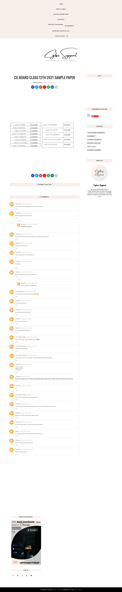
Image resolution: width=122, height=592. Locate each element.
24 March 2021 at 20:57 (26, 300)
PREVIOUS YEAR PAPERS (55, 24)
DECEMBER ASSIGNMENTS (94, 139)
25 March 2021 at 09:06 (31, 283)
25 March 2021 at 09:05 (26, 309)
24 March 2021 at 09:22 (26, 261)
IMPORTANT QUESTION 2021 (61, 31)
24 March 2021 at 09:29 (26, 272)
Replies (19, 220)
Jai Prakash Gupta (20, 337)
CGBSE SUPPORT (37, 82)
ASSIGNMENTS (69, 25)
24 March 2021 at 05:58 (26, 204)
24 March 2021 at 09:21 (26, 252)
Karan (17, 431)
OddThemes (78, 589)
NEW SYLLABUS (61, 9)
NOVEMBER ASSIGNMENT (94, 150)
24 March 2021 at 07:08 (26, 234)
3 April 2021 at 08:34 (26, 385)
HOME (61, 4)
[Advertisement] (45, 105)
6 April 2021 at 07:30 (26, 404)
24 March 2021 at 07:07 (26, 213)
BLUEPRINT (61, 19)
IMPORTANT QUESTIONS (93, 143)
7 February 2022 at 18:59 (26, 440)
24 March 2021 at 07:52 (26, 243)
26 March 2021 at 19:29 (31, 337)
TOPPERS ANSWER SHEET (61, 14)
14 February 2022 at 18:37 (27, 449)
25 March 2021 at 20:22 (26, 319)
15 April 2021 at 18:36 (26, 422)
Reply (16, 208)
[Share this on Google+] (40, 87)
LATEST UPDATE (60, 36)
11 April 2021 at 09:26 (26, 413)
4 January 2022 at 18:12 (24, 431)
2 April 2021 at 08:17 (26, 376)
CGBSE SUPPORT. (58, 589)
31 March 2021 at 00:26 (26, 364)
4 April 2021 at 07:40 (31, 394)
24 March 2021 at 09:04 (31, 224)
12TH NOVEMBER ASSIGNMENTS (96, 132)
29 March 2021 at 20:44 (31, 355)
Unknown (17, 204)
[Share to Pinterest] (56, 87)
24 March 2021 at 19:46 (30, 291)
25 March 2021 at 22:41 (26, 328)
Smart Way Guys (19, 291)
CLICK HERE (34, 125)
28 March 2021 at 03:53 (31, 346)
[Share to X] (36, 87)
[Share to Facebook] (33, 87)
